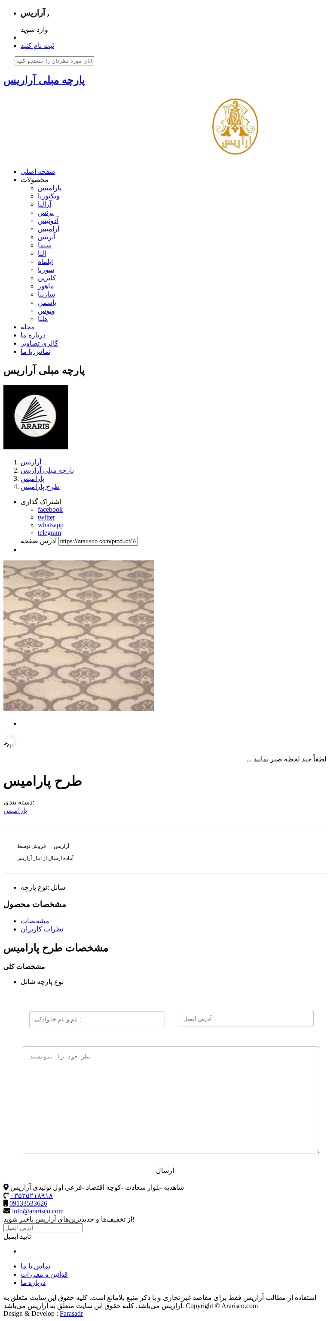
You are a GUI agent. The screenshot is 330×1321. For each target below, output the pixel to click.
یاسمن (47, 302)
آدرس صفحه (39, 540)
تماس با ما (35, 351)
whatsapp (51, 525)
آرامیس (48, 228)
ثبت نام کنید (37, 45)
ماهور (46, 286)
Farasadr (71, 1313)
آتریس (46, 237)
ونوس (46, 310)
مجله (28, 327)
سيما (45, 245)
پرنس (46, 212)
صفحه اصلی (38, 171)
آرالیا (44, 204)
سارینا (46, 294)
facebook (50, 509)
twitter (46, 517)
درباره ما (33, 335)
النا (42, 253)
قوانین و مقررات (44, 1274)
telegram (49, 532)
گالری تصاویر (39, 343)
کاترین (47, 278)
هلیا (43, 318)
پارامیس (49, 188)
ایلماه (45, 261)
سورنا (46, 269)
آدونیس (48, 220)
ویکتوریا (49, 196)
